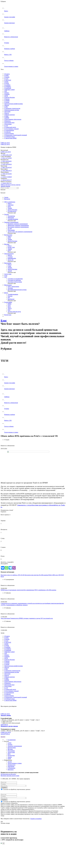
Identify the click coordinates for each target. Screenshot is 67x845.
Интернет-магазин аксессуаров (10, 775)
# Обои (6, 116)
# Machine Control (9, 89)
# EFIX (6, 81)
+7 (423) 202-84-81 (6, 161)
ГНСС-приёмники (9, 202)
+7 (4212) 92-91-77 (6, 180)
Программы (7, 263)
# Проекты (7, 121)
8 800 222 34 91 (5, 142)
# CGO (6, 78)
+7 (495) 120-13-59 (6, 155)
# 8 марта (7, 74)
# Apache (6, 77)
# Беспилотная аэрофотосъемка (13, 103)
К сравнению (12, 739)
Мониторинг (8, 285)
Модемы (6, 244)
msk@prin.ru (4, 724)
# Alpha (6, 75)
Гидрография (8, 302)
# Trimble (7, 100)
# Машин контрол (9, 114)
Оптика (6, 214)
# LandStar (7, 85)
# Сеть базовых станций (11, 129)
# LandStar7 (7, 86)
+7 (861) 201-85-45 (6, 167)
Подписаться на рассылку (8, 774)
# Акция (6, 102)
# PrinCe (6, 92)
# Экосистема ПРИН (10, 138)
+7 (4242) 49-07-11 (6, 183)
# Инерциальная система (11, 110)
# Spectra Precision (9, 97)
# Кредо (6, 113)
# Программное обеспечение (12, 119)
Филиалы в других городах (9, 726)
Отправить (4, 787)
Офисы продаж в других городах (10, 184)
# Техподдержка (9, 133)
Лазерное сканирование (11, 222)
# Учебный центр (9, 136)
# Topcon (6, 99)
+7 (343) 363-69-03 (6, 164)
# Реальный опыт (9, 122)
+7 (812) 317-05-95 (6, 158)
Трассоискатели (9, 253)
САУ (5, 277)
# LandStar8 (7, 88)
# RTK (6, 96)
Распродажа (7, 314)
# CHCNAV (7, 80)
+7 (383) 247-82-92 (6, 173)
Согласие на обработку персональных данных (16, 789)
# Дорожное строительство (12, 108)
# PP (5, 91)
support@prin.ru (5, 734)
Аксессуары (7, 274)
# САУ (6, 125)
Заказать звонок (5, 186)
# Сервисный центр (10, 127)
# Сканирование (9, 130)
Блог (4, 320)
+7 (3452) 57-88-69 (6, 177)
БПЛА (6, 293)
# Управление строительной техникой (15, 135)
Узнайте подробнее (36, 818)
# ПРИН (6, 118)
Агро (5, 275)
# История (7, 111)
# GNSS (6, 83)
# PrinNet (7, 94)
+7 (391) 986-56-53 (6, 170)
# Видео (6, 105)
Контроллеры (8, 235)
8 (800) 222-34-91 (6, 152)
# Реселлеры (8, 124)
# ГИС (6, 107)
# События (7, 132)
